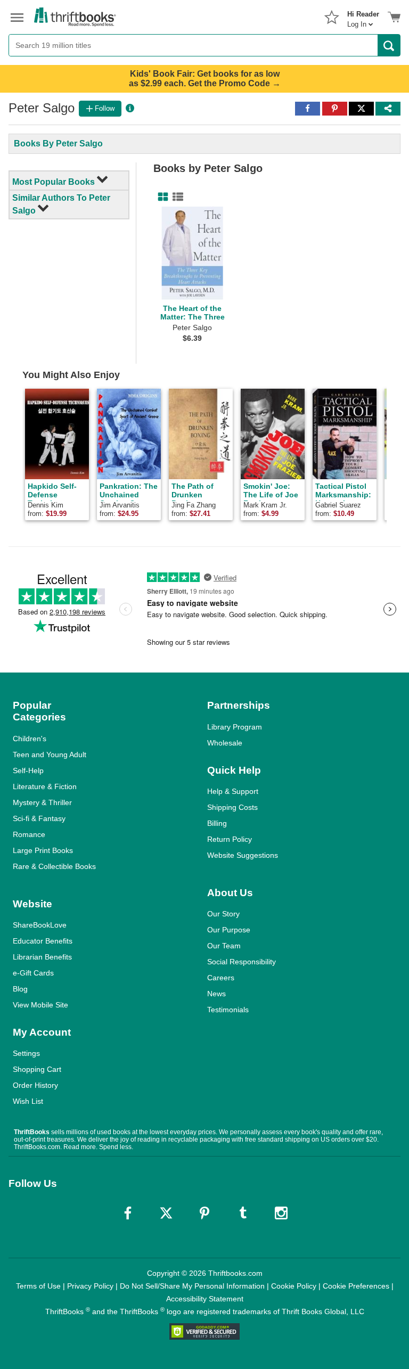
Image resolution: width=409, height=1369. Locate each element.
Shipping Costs (232, 807)
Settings (26, 1053)
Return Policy (229, 839)
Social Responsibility (241, 961)
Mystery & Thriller (42, 802)
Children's (29, 738)
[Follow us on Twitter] (166, 1213)
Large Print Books (43, 850)
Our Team (224, 945)
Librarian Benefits (42, 957)
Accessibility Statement (204, 1298)
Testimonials (228, 1009)
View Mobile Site (40, 1005)
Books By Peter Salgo (58, 143)
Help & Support (232, 791)
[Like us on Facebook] (128, 1213)
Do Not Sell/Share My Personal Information (192, 1286)
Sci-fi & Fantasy (39, 818)
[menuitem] (363, 16)
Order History (35, 1085)
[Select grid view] (160, 197)
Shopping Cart (37, 1069)
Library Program (234, 727)
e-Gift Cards (33, 973)
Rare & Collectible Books (54, 866)
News (216, 993)
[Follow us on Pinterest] (204, 1213)
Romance (29, 834)
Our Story (223, 913)
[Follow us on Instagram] (281, 1213)
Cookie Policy (293, 1286)
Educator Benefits (42, 941)
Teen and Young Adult (49, 754)
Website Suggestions (242, 855)
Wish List (28, 1101)
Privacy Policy (90, 1286)
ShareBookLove (40, 925)
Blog (20, 989)
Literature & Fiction (45, 786)
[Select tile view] (175, 197)
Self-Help (28, 770)
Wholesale (224, 743)
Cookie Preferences (356, 1286)
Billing (217, 823)
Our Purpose (228, 929)
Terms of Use (38, 1286)
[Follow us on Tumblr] (243, 1213)
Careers (220, 977)
